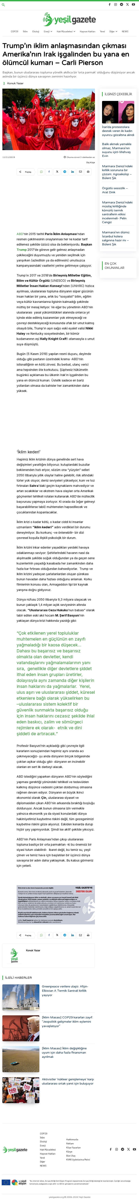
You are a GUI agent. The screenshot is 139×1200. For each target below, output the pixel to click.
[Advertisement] (56, 204)
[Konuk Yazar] (4, 83)
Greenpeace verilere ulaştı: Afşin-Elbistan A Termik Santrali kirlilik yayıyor (65, 991)
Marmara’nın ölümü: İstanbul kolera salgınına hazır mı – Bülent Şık (116, 238)
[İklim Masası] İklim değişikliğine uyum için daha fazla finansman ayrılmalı (64, 1052)
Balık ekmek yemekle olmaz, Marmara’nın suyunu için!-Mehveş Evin (116, 150)
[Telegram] (121, 5)
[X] (127, 5)
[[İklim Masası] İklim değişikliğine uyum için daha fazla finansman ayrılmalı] (20, 1059)
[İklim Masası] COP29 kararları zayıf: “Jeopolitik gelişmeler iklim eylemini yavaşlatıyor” (67, 1022)
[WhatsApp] (41, 172)
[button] (3, 5)
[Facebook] (109, 5)
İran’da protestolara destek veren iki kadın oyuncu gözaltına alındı (118, 131)
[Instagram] (115, 5)
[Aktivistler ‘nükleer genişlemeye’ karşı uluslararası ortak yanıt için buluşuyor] (20, 1090)
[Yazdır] (88, 172)
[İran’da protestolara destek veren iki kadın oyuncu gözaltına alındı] (118, 112)
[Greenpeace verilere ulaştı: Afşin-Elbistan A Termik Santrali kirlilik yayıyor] (20, 997)
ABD (20, 234)
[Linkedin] (72, 172)
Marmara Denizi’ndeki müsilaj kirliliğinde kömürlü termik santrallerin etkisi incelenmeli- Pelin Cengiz (117, 212)
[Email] (80, 172)
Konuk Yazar (15, 83)
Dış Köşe (90, 162)
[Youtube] (133, 5)
